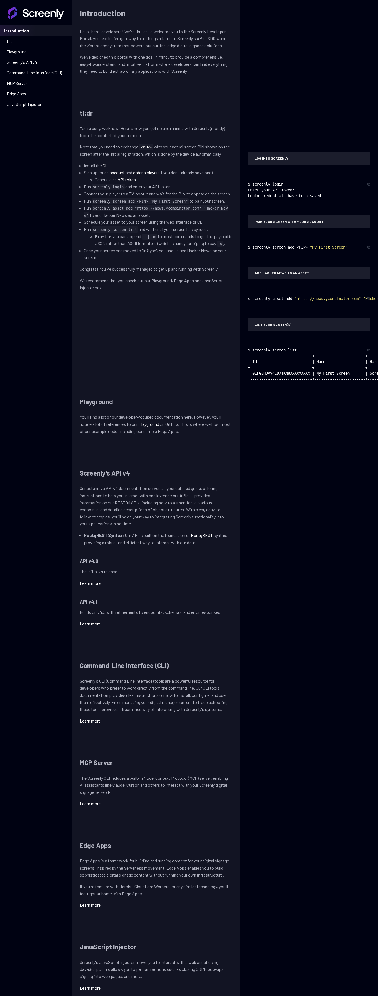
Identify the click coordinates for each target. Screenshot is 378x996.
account (117, 172)
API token (127, 179)
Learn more (90, 583)
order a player (145, 172)
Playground (149, 424)
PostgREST (202, 535)
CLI (106, 165)
